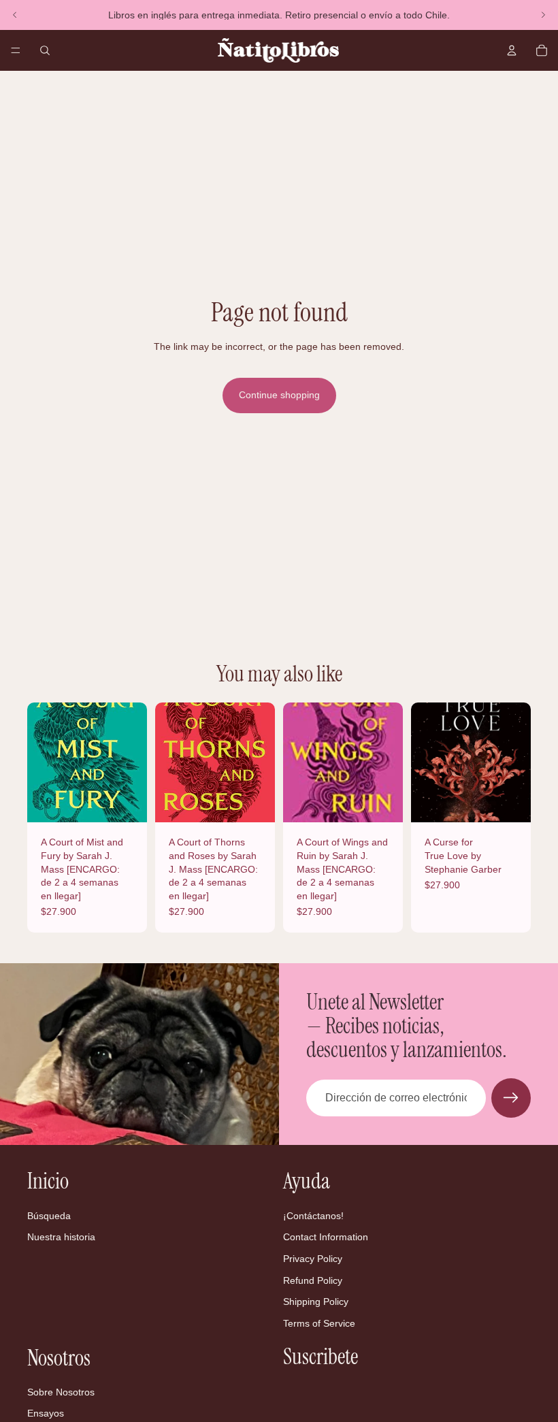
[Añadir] (126, 802)
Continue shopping (279, 394)
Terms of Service (319, 1323)
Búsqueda (49, 1215)
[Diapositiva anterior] (15, 15)
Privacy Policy (312, 1258)
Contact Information (325, 1237)
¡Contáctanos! (313, 1215)
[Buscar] (45, 50)
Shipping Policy (315, 1301)
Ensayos (45, 1413)
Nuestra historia (61, 1237)
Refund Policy (312, 1280)
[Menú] (15, 50)
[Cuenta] (512, 50)
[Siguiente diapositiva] (543, 15)
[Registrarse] (511, 1098)
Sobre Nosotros (61, 1392)
